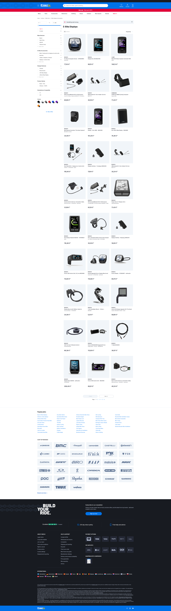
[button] (49, 35)
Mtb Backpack (99, 416)
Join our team (40, 542)
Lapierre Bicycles (80, 420)
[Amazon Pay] (122, 539)
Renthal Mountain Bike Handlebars (122, 426)
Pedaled (58, 430)
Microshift (39, 428)
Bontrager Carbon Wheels (101, 422)
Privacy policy (40, 549)
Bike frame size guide (66, 551)
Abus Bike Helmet (61, 414)
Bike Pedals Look (80, 418)
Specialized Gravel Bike (42, 426)
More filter (50, 111)
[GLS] (113, 550)
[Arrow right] (84, 45)
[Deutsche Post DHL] (89, 550)
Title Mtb (59, 422)
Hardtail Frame (118, 422)
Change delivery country (62, 589)
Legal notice (40, 537)
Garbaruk (59, 420)
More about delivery (129, 594)
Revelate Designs (80, 416)
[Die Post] (105, 550)
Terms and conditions (42, 544)
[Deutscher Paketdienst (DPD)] (97, 550)
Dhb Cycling (98, 414)
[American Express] (105, 539)
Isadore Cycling (60, 424)
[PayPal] (113, 539)
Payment (63, 546)
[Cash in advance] (130, 539)
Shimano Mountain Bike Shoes (82, 414)
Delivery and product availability (69, 556)
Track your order (65, 549)
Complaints (63, 542)
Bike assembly (64, 561)
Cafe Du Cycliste (41, 430)
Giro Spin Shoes (40, 422)
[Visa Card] (97, 539)
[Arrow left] (65, 45)
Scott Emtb (117, 414)
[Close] (132, 21)
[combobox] (122, 31)
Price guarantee (65, 559)
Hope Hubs (98, 424)
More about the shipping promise (125, 597)
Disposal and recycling (43, 554)
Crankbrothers (40, 424)
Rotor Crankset (60, 426)
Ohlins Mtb (98, 430)
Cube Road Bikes (99, 428)
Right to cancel (41, 546)
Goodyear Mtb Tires (100, 418)
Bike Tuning (117, 420)
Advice (62, 563)
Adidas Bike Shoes (80, 426)
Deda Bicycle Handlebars (81, 430)
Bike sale (81, 10)
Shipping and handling (66, 544)
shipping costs (62, 584)
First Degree (79, 428)
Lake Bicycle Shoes (80, 422)
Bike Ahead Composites (120, 418)
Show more (41, 46)
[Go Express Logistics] (122, 550)
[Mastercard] (89, 539)
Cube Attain (117, 424)
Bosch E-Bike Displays (42, 414)
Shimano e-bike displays (42, 416)
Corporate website (42, 539)
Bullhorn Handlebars (61, 428)
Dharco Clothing (99, 432)
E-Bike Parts (47, 18)
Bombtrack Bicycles (80, 432)
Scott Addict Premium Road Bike (44, 420)
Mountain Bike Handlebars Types (122, 416)
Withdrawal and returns (66, 539)
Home (38, 18)
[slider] (38, 25)
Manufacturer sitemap (66, 554)
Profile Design (60, 432)
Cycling (42, 18)
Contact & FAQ (64, 537)
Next (106, 396)
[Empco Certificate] (89, 561)
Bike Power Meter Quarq (101, 420)
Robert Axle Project (61, 418)
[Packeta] (130, 550)
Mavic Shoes (98, 426)
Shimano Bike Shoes (41, 418)
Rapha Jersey (79, 424)
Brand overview (41, 493)
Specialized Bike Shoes (62, 416)
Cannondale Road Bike (42, 432)
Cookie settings (41, 551)
